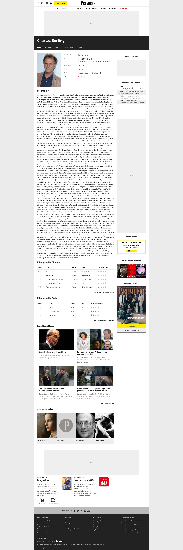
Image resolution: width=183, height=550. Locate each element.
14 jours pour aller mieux (44, 533)
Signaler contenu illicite (53, 548)
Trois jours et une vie (53, 287)
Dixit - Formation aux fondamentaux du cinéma (93, 544)
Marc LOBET (60, 440)
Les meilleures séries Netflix (129, 525)
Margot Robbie (97, 529)
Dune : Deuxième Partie (44, 521)
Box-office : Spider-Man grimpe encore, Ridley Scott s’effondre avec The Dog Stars (131, 88)
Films (72, 47)
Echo (66, 527)
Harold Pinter (80, 440)
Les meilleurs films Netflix (128, 531)
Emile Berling (41, 440)
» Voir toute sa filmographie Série (104, 320)
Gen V (66, 525)
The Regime (68, 523)
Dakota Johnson (97, 525)
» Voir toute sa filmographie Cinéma (103, 292)
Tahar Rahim (96, 531)
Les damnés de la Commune (55, 279)
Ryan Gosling (97, 523)
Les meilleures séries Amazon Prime (131, 527)
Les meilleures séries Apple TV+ (130, 529)
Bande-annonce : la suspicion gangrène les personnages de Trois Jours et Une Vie (94, 390)
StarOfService (76, 544)
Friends (67, 521)
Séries (64, 8)
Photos (57, 47)
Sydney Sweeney (97, 527)
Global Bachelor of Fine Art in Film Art (62, 544)
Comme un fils (41, 531)
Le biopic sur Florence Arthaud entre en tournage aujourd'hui (92, 353)
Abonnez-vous (60, 3)
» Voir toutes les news (107, 403)
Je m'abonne (131, 326)
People (103, 8)
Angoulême (113, 8)
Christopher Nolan (98, 521)
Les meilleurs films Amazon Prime (131, 533)
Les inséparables (54, 311)
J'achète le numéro (131, 330)
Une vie (39, 523)
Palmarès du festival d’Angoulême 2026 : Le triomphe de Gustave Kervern (131, 102)
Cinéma (56, 8)
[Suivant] (113, 427)
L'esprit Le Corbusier (53, 283)
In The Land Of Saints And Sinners (47, 527)
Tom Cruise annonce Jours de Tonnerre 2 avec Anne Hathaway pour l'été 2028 (131, 97)
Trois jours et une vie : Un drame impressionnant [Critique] (51, 390)
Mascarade (49, 275)
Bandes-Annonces (92, 8)
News (50, 47)
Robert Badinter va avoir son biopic (52, 352)
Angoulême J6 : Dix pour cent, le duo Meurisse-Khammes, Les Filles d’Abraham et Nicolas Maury (131, 93)
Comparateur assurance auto (44, 544)
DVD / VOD (80, 8)
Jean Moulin (53, 315)
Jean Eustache (99, 440)
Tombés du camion (42, 525)
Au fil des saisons (42, 529)
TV (71, 8)
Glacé (51, 307)
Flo (47, 271)
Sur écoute (68, 531)
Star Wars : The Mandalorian (73, 529)
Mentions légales (41, 548)
